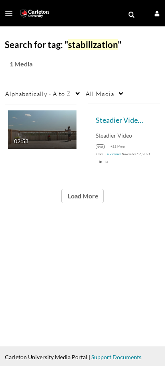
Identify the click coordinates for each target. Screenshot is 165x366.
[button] (11, 13)
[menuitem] (131, 15)
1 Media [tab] (21, 64)
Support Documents (116, 357)
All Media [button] (100, 93)
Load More (82, 196)
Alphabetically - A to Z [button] (38, 93)
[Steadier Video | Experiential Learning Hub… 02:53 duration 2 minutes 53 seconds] (42, 128)
